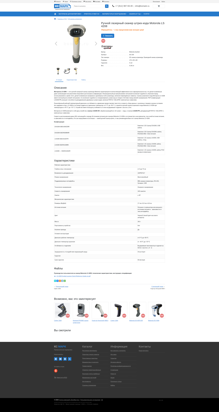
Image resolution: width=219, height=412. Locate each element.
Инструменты (86, 381)
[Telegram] (62, 281)
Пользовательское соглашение (90, 400)
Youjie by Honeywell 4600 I (100, 320)
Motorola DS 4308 (153, 320)
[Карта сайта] (102, 400)
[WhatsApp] (65, 281)
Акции (66, 1)
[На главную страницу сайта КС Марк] (55, 14)
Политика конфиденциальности (121, 366)
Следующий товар (157, 286)
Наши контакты (144, 350)
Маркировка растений (89, 377)
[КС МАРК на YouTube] (60, 359)
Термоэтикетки (87, 366)
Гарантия (113, 358)
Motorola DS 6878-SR (136, 320)
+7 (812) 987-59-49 (124, 6)
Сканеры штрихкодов (89, 385)
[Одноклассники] (60, 281)
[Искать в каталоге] (106, 6)
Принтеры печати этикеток (90, 354)
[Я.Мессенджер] (55, 281)
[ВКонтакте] (57, 281)
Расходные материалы (89, 350)
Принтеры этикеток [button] (91, 14)
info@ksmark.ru (142, 6)
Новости (58, 1)
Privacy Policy (78, 402)
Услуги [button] (146, 14)
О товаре (59, 80)
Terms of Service (86, 402)
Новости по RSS (62, 377)
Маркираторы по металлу (90, 362)
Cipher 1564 (58, 320)
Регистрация (156, 1)
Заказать (109, 36)
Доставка (97, 1)
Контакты (106, 1)
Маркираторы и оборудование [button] (114, 14)
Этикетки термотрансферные (91, 370)
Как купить (88, 1)
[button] (96, 44)
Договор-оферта (116, 362)
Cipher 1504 (114, 320)
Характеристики (72, 80)
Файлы (83, 80)
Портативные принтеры (90, 358)
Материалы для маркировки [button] (70, 14)
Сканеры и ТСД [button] (134, 14)
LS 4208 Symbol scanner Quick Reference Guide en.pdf (73, 276)
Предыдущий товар (62, 286)
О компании (114, 370)
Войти (163, 1)
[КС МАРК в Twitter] (69, 359)
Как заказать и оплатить (118, 350)
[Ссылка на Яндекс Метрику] (161, 400)
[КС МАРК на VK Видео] (55, 359)
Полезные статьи (76, 1)
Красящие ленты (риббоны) (91, 374)
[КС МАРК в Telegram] (65, 359)
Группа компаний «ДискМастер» (69, 400)
